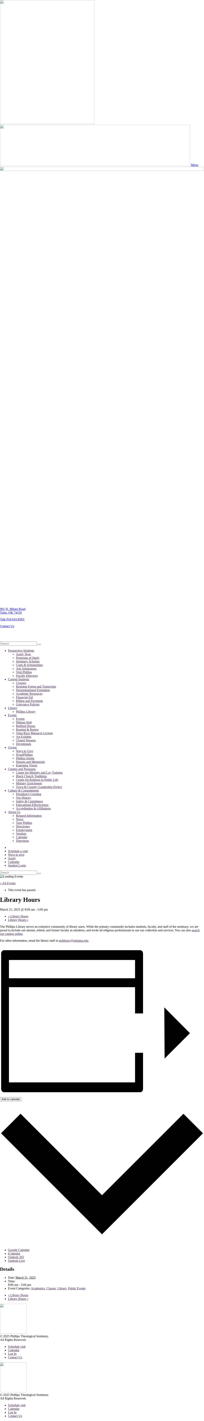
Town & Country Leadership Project (39, 787)
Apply (12, 858)
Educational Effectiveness (32, 805)
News (19, 819)
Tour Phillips (24, 822)
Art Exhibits (23, 736)
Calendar (21, 837)
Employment (24, 830)
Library (12, 708)
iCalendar (14, 1253)
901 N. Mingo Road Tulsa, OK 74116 (13, 610)
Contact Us (7, 626)
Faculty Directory (27, 675)
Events (12, 715)
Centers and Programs (22, 769)
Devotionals (23, 744)
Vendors (21, 833)
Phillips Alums (25, 758)
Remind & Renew (27, 729)
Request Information (29, 815)
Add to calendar (11, 1099)
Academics (38, 1288)
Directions (22, 840)
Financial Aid (24, 697)
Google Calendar (18, 1250)
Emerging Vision (26, 765)
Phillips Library (25, 711)
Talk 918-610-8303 (12, 619)
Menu (194, 165)
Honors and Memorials (30, 762)
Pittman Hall (24, 722)
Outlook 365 (16, 1257)
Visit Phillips (24, 672)
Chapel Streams (26, 740)
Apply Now (23, 654)
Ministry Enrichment (29, 783)
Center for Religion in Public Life (37, 779)
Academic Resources (29, 693)
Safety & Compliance (29, 801)
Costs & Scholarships (29, 665)
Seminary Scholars (27, 661)
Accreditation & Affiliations (33, 808)
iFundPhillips (24, 754)
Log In (12, 1353)
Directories (23, 826)
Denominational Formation (33, 690)
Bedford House (25, 726)
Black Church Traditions (31, 776)
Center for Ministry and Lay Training (39, 772)
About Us (14, 812)
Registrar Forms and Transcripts (36, 686)
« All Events (8, 883)
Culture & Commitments (23, 790)
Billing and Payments (29, 701)
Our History (23, 797)
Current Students (18, 679)
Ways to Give (24, 751)
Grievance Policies (27, 704)
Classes (51, 1288)
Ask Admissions (26, 668)
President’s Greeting (28, 794)
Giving (12, 747)
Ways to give (16, 854)
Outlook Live (16, 1260)
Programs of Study (27, 657)
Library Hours (18, 916)
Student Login (17, 865)
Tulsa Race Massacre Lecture (34, 733)
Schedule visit (17, 1346)
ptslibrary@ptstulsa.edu (73, 940)
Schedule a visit (18, 851)
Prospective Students (21, 650)
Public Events (76, 1288)
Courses (21, 683)
